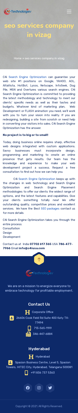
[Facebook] (28, 387)
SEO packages (50, 208)
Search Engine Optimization (28, 77)
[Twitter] (50, 387)
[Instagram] (39, 387)
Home (18, 58)
